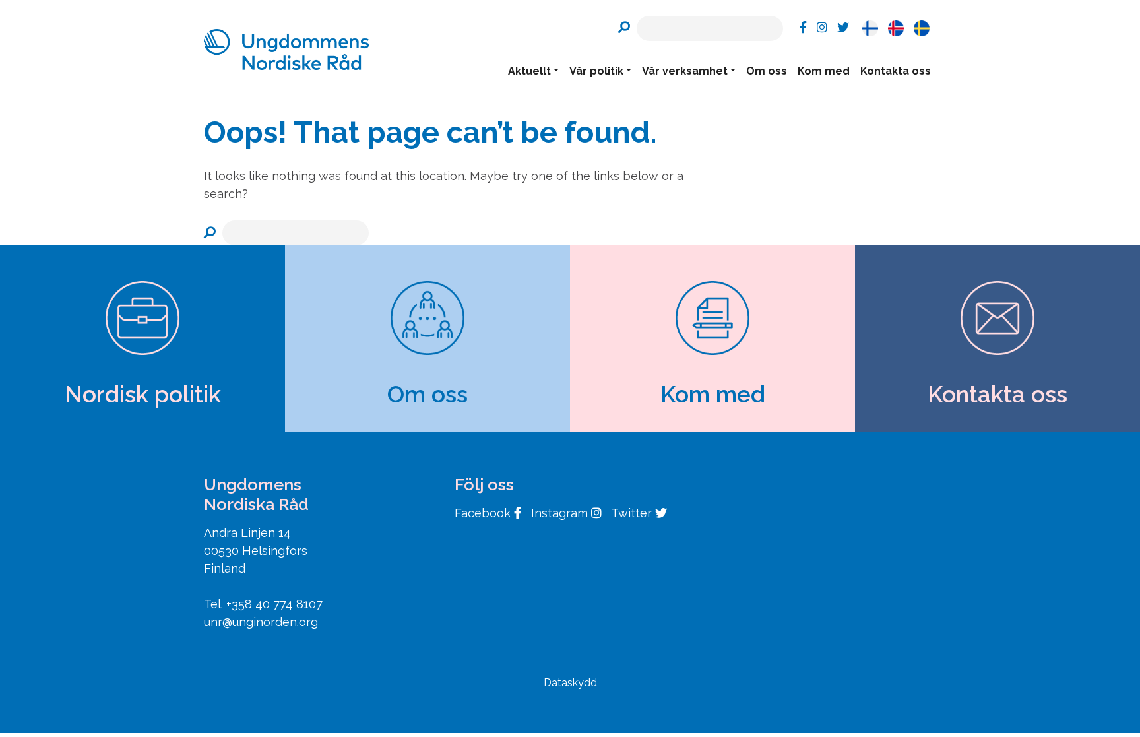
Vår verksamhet (685, 71)
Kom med (824, 71)
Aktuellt (529, 71)
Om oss (766, 71)
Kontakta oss (895, 71)
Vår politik (596, 71)
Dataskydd (570, 682)
